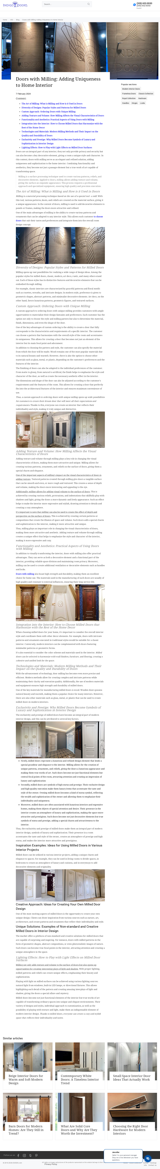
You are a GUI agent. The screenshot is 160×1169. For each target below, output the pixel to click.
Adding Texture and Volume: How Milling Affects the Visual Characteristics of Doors (63, 115)
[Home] (15, 3)
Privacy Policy (50, 1164)
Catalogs (153, 1163)
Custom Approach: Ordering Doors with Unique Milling (49, 111)
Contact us (152, 1165)
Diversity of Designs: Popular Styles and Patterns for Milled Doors (54, 107)
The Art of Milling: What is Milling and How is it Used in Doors (52, 103)
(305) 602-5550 (144, 3)
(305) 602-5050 (143, 5)
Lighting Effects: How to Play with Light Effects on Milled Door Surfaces (57, 147)
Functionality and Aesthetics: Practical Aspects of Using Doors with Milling (58, 119)
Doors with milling (25, 574)
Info (145, 1165)
